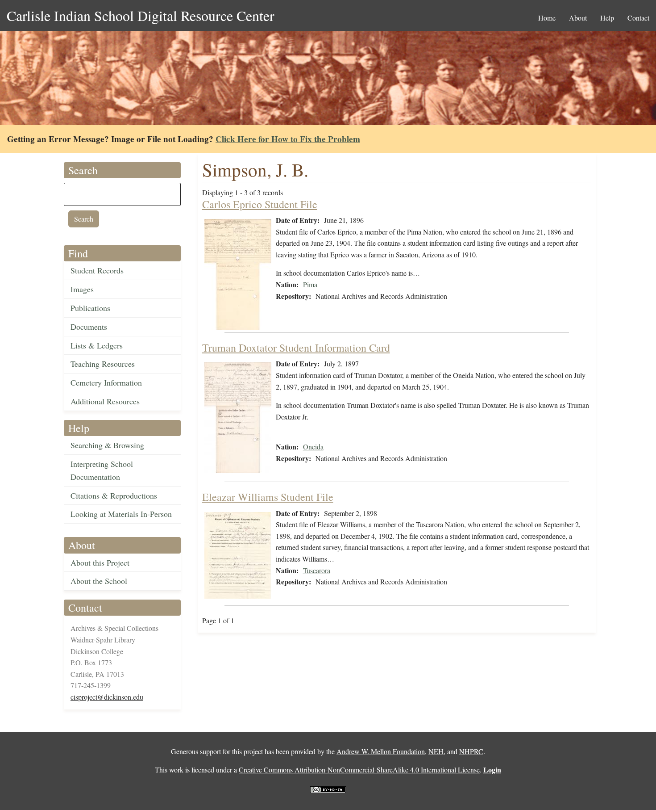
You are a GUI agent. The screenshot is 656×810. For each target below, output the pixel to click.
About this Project (100, 562)
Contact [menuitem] (638, 17)
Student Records (97, 270)
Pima (310, 284)
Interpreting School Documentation (102, 470)
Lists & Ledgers (97, 345)
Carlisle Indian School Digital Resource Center (140, 15)
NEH (436, 751)
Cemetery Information (106, 382)
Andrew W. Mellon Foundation (380, 751)
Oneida (313, 446)
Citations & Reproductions (114, 495)
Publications (90, 307)
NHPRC (471, 751)
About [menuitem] (578, 17)
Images (82, 289)
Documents (89, 326)
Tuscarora (316, 570)
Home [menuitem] (547, 17)
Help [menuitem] (607, 17)
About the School (99, 580)
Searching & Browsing (107, 445)
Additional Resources (105, 401)
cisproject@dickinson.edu (107, 696)
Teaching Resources (103, 363)
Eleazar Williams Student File (267, 497)
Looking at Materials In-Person (121, 513)
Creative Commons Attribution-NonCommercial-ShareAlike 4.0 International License (359, 769)
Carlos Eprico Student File (259, 204)
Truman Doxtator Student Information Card (296, 347)
